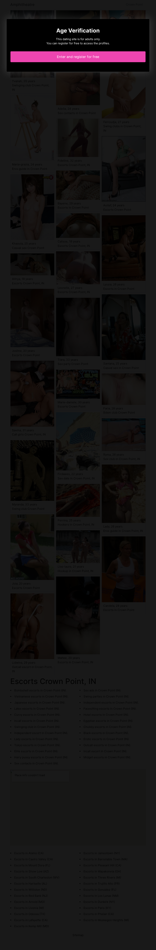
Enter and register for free (78, 57)
